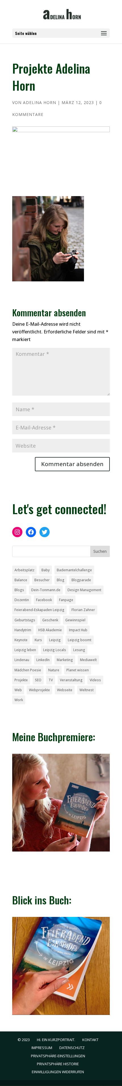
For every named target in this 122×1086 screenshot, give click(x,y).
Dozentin (21, 599)
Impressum (41, 1047)
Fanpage (66, 599)
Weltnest (86, 690)
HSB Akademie (50, 630)
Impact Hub (78, 630)
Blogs (19, 589)
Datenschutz (72, 1047)
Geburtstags (24, 620)
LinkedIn (43, 659)
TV (51, 680)
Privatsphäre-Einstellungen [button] (58, 1055)
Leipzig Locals (54, 649)
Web (18, 690)
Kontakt (90, 1039)
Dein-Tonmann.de (45, 589)
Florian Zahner (83, 609)
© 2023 (24, 1039)
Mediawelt (88, 659)
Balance (20, 580)
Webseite (64, 690)
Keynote (21, 640)
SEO (38, 680)
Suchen (100, 551)
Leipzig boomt (79, 640)
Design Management (84, 589)
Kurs (38, 640)
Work (18, 699)
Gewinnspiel (75, 620)
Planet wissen (77, 670)
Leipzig (55, 640)
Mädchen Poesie (27, 670)
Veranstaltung (71, 680)
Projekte (21, 680)
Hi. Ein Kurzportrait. (56, 1039)
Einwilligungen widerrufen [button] (58, 1071)
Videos (95, 680)
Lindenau (21, 659)
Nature (53, 670)
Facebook (44, 599)
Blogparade (81, 580)
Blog (60, 580)
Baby (45, 570)
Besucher (42, 580)
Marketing (65, 659)
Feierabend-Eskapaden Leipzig (39, 609)
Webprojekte (39, 690)
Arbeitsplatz (24, 570)
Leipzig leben (25, 649)
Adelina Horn (39, 102)
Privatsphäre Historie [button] (58, 1063)
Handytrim (22, 630)
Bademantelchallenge (74, 570)
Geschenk (50, 620)
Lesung (79, 649)
